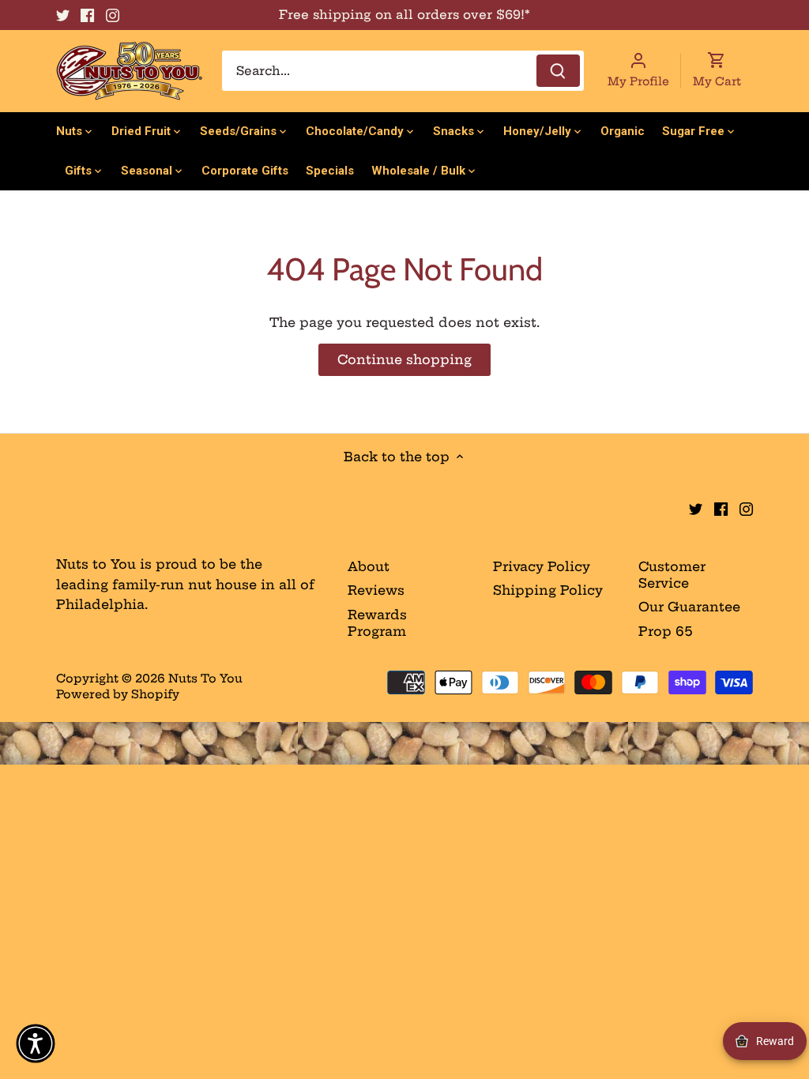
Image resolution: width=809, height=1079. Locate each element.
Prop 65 (665, 631)
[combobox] (402, 70)
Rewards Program (377, 623)
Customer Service (672, 574)
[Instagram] (112, 15)
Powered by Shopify (117, 694)
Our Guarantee (689, 607)
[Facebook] (87, 15)
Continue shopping (404, 359)
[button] (35, 1043)
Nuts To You (205, 678)
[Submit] (558, 71)
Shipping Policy (548, 590)
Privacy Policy (541, 566)
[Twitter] (63, 15)
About (368, 566)
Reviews (376, 590)
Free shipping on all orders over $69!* (404, 14)
